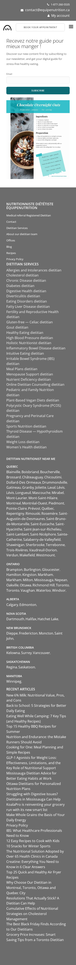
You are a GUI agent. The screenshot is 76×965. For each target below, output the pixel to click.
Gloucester (51, 569)
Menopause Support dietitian (29, 374)
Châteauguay (32, 477)
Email (9, 73)
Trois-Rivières (17, 550)
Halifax (31, 619)
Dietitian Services (17, 228)
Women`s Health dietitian (26, 447)
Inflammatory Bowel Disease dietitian (35, 348)
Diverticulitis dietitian (23, 296)
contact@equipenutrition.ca (47, 10)
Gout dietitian (17, 327)
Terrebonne (55, 544)
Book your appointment (40, 27)
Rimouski (33, 513)
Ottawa (25, 585)
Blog (9, 247)
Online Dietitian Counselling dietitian (35, 384)
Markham (45, 574)
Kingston (29, 574)
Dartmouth (15, 619)
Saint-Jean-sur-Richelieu (42, 529)
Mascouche (41, 492)
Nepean (61, 580)
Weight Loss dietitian (22, 442)
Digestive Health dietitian (26, 291)
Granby (28, 487)
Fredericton (28, 633)
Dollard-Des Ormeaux (23, 482)
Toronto (62, 585)
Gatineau (13, 487)
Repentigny (15, 513)
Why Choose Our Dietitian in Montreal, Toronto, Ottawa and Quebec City (31, 887)
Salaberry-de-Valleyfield (42, 539)
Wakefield (27, 555)
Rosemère (49, 513)
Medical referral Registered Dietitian (28, 215)
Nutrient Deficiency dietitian (28, 379)
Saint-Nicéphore (43, 534)
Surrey (26, 652)
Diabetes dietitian (20, 285)
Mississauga (43, 580)
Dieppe (12, 633)
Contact (11, 222)
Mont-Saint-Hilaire (42, 498)
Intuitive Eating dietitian (25, 353)
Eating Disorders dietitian (26, 301)
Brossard (13, 477)
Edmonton (27, 604)
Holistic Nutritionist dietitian (28, 343)
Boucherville (50, 472)
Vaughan (28, 590)
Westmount (45, 555)
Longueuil (23, 492)
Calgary (12, 604)
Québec (48, 508)
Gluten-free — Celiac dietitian (29, 322)
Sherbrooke (35, 544)
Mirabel (58, 492)
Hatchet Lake (48, 619)
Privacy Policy (14, 259)
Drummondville (54, 482)
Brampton (14, 569)
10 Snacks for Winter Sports (28, 846)
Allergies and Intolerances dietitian (33, 270)
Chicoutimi (52, 477)
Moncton (46, 633)
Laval (52, 487)
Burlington (32, 569)
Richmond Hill (44, 585)
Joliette (40, 487)
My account (60, 15)
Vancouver (41, 652)
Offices (10, 240)
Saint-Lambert (17, 534)
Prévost (34, 508)
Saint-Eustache (42, 524)
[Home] (7, 26)
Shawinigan (15, 544)
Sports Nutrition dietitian (26, 426)
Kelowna (13, 652)
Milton (28, 580)
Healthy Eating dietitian (24, 332)
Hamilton (13, 574)
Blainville (13, 472)
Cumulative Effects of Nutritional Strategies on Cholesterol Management (32, 913)
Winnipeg (13, 681)
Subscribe (38, 90)
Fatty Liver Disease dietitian (28, 306)
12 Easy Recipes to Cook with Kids (33, 841)
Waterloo (43, 590)
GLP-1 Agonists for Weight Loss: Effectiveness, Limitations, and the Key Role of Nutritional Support (33, 762)
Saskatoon (26, 667)
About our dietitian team (21, 234)
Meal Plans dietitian (21, 369)
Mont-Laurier (16, 498)
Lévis (61, 487)
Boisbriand (30, 472)
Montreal (13, 503)
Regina (11, 667)
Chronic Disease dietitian (26, 280)
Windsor (59, 590)
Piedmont (56, 503)
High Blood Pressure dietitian (29, 338)
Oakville (12, 585)
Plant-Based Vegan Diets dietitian (32, 400)
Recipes (11, 253)
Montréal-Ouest (34, 503)
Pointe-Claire (16, 508)
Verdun (12, 555)
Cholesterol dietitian (22, 275)
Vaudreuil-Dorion (43, 550)
